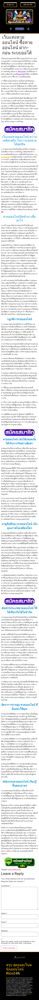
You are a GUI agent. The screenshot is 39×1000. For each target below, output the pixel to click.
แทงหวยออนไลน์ (14, 869)
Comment (6, 886)
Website (4, 931)
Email (4, 922)
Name (4, 913)
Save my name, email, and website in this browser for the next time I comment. (18, 942)
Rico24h (8, 978)
